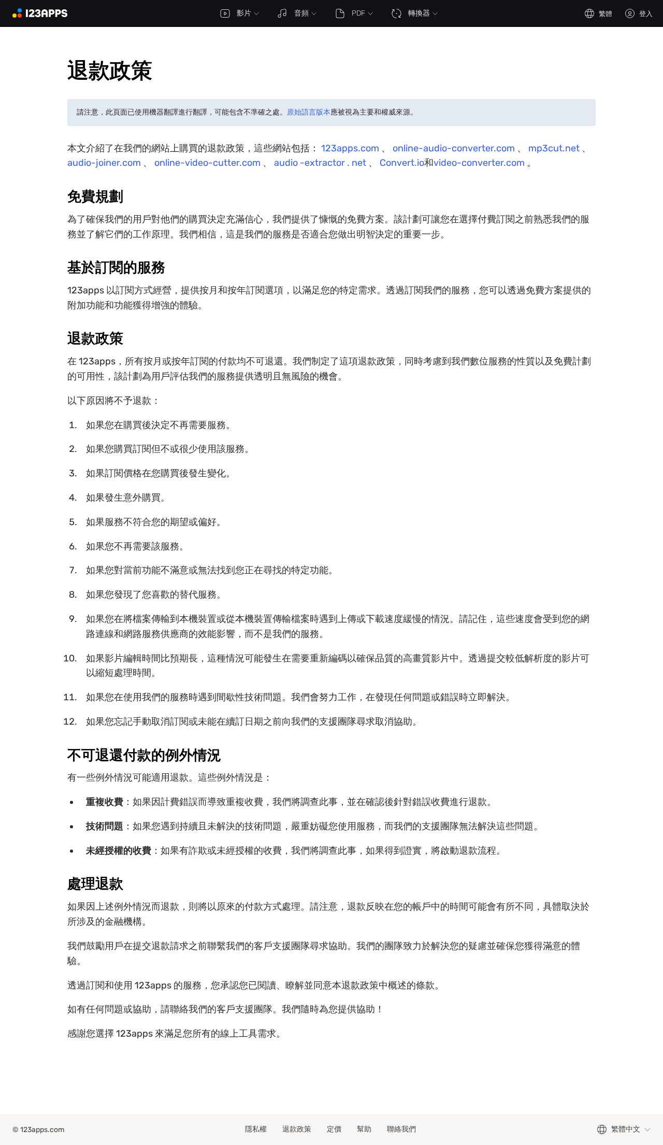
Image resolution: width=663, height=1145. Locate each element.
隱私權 (256, 1129)
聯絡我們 (401, 1129)
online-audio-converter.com (454, 148)
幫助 (364, 1129)
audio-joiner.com (104, 162)
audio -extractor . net (320, 162)
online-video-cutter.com (207, 162)
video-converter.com (479, 162)
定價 (334, 1129)
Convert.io (402, 162)
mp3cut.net (554, 148)
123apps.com (350, 148)
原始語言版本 (308, 112)
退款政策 (296, 1129)
